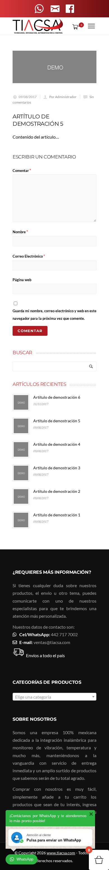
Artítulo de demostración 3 (56, 467)
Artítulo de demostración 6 (56, 397)
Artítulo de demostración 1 (56, 514)
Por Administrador (63, 97)
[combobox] (54, 697)
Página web (22, 279)
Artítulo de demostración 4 (56, 444)
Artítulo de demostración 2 (56, 491)
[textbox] (54, 697)
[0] (74, 26)
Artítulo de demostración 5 (56, 420)
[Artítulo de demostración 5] (54, 67)
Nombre (20, 231)
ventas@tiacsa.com (52, 642)
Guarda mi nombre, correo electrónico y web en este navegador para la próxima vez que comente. (54, 315)
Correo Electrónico (29, 255)
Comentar (22, 170)
